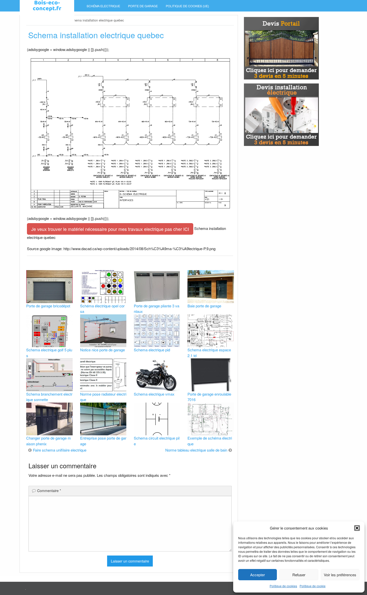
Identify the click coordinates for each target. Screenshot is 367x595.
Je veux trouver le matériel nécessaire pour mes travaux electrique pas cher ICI (110, 229)
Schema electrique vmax (154, 394)
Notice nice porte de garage (102, 349)
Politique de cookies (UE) (187, 6)
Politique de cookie (313, 586)
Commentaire (49, 490)
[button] (357, 528)
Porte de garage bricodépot (48, 305)
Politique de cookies (283, 586)
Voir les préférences (340, 574)
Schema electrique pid (152, 349)
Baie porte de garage (204, 305)
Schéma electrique (103, 6)
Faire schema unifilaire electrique (59, 450)
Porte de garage (143, 6)
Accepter (257, 574)
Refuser (298, 574)
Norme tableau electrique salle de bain (196, 450)
